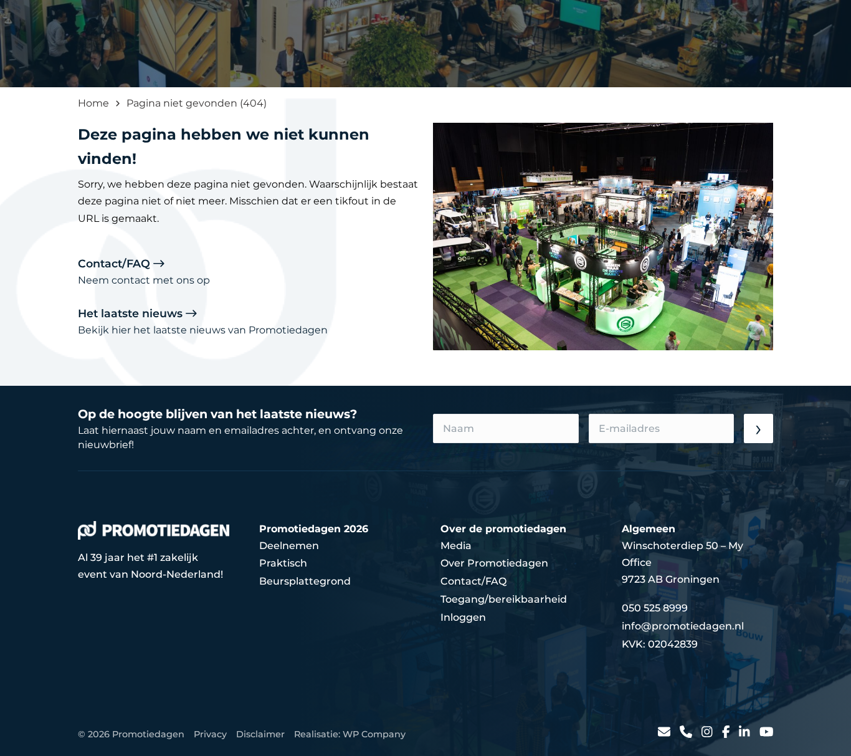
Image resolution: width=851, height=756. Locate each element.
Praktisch (283, 563)
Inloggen (463, 617)
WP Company (374, 734)
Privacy (210, 734)
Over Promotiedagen (494, 563)
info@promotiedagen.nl (683, 626)
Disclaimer (260, 734)
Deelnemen (289, 546)
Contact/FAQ (144, 271)
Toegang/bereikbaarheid (503, 599)
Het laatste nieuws (203, 321)
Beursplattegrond (305, 581)
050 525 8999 (655, 608)
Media (456, 546)
